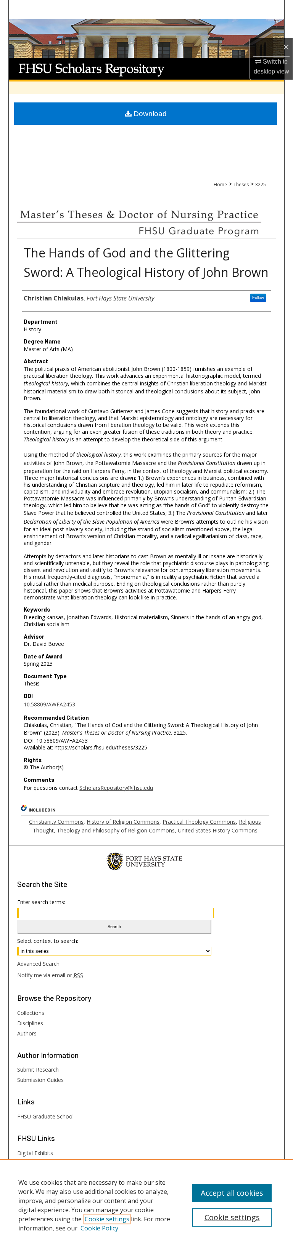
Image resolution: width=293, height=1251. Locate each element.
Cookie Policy (99, 1228)
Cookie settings (107, 1219)
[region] (146, 1205)
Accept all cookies (232, 1193)
